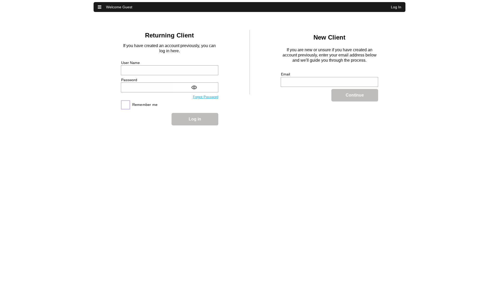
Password (129, 80)
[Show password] (195, 87)
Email (285, 74)
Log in (195, 119)
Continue (355, 95)
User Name (130, 63)
